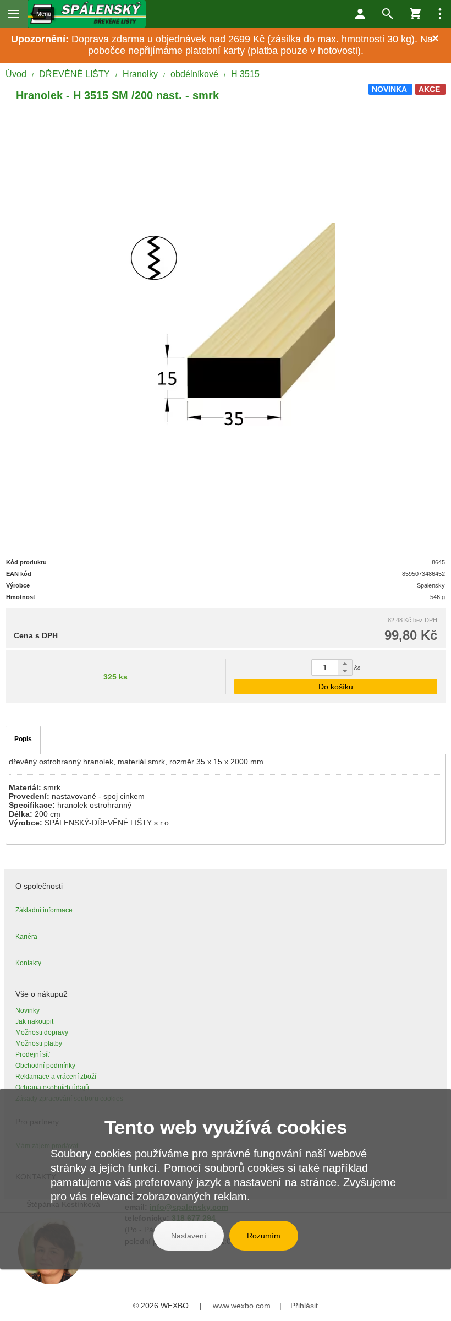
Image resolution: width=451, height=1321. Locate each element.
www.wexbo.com (242, 1305)
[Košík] (415, 14)
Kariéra (26, 937)
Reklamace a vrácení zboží (55, 1076)
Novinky (27, 1010)
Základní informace (44, 910)
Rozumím (263, 1235)
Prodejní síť (32, 1054)
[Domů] (87, 14)
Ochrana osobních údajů (52, 1087)
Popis (23, 739)
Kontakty (28, 963)
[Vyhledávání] (388, 14)
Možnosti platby (38, 1043)
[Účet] (360, 14)
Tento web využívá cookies (226, 1127)
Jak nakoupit (34, 1021)
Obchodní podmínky (45, 1065)
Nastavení (188, 1235)
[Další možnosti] (440, 14)
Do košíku (335, 686)
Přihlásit (304, 1305)
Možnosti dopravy (41, 1032)
